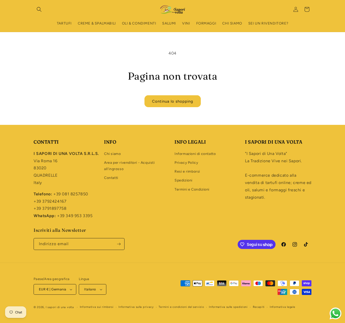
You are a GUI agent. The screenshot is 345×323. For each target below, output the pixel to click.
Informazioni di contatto (195, 154)
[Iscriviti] (118, 244)
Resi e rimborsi (187, 171)
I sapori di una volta (60, 307)
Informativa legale (282, 307)
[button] (39, 9)
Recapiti (259, 307)
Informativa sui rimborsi (97, 307)
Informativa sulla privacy (136, 307)
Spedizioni (183, 180)
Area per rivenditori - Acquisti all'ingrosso (129, 165)
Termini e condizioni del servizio (181, 307)
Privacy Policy (186, 162)
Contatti (111, 178)
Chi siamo (112, 154)
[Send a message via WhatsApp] (335, 313)
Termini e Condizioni (192, 189)
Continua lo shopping (172, 101)
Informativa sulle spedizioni (228, 307)
